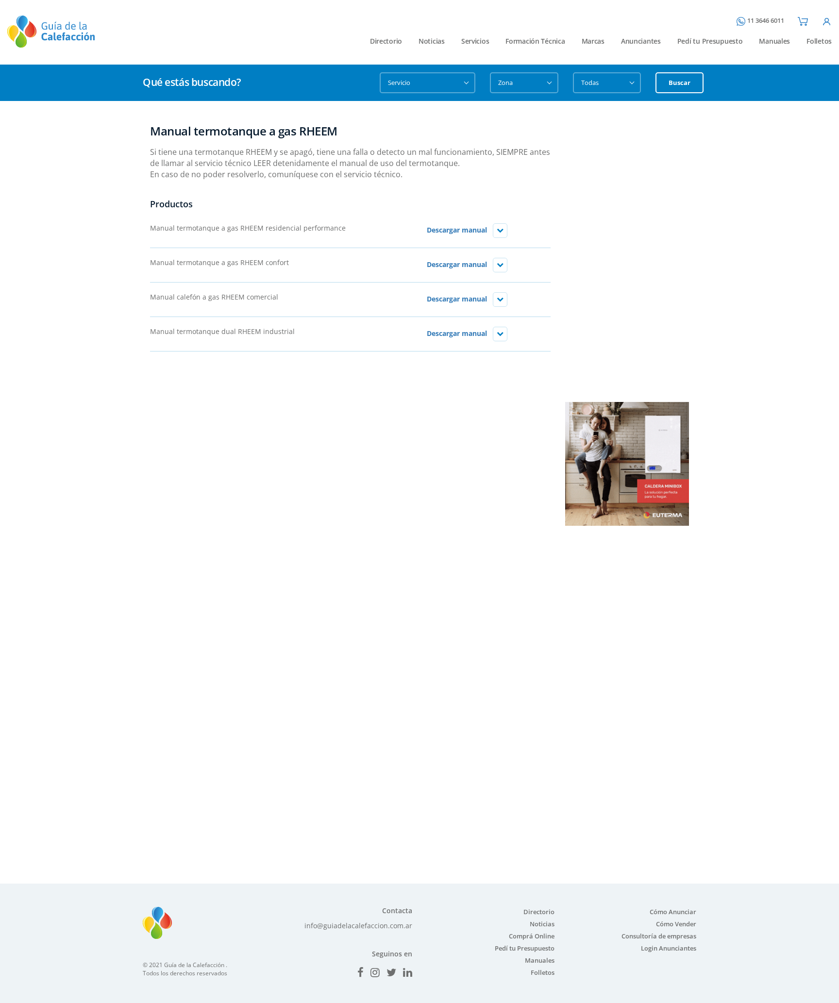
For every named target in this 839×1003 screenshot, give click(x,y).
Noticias (432, 41)
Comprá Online (531, 936)
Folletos (819, 41)
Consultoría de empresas (658, 936)
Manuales (774, 41)
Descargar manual (458, 229)
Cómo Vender (676, 923)
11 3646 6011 (765, 20)
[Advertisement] (627, 256)
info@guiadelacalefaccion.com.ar (358, 925)
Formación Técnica (535, 41)
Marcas (593, 41)
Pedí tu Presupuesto (710, 41)
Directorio (386, 41)
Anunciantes (641, 41)
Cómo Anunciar (673, 911)
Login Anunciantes (668, 948)
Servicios (475, 41)
